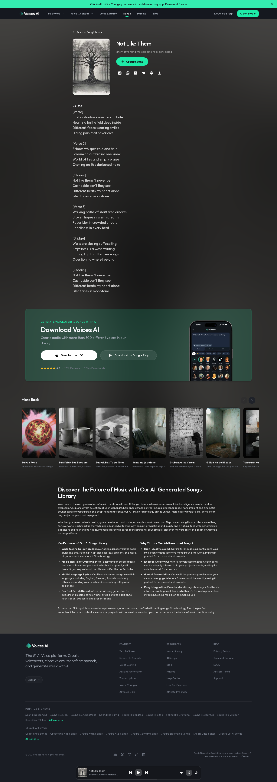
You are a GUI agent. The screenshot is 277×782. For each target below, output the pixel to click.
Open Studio (248, 13)
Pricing (141, 13)
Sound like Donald (36, 715)
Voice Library (108, 13)
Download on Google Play (132, 355)
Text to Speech (128, 651)
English (32, 680)
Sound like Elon (59, 715)
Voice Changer (79, 13)
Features (54, 13)
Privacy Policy (221, 651)
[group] (138, 779)
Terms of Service (223, 658)
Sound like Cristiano (178, 715)
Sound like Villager (228, 715)
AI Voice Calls (127, 692)
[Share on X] (135, 73)
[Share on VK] (143, 73)
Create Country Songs (144, 733)
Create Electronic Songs (175, 733)
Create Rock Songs (91, 733)
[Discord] (115, 755)
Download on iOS (72, 355)
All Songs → (32, 739)
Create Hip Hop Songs (63, 733)
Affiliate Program (177, 692)
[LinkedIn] (144, 755)
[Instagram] (129, 755)
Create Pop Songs (36, 733)
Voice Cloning (127, 664)
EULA (216, 664)
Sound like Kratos (132, 715)
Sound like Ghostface (83, 715)
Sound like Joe (154, 715)
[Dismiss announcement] (272, 4)
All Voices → (56, 720)
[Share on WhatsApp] (127, 73)
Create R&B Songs (117, 733)
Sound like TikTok (35, 720)
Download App (223, 13)
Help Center (174, 678)
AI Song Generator (130, 671)
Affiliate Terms (221, 671)
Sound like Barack (203, 715)
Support (218, 678)
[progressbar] (138, 779)
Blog (155, 13)
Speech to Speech (130, 658)
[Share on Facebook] (119, 73)
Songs (127, 13)
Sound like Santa (109, 715)
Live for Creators (177, 685)
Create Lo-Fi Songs (230, 733)
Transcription (127, 678)
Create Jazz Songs (204, 733)
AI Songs (172, 658)
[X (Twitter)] (122, 755)
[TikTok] (136, 755)
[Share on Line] (151, 73)
